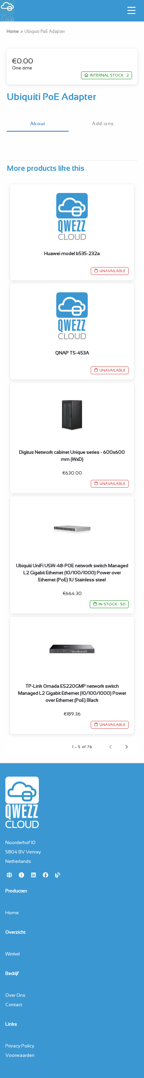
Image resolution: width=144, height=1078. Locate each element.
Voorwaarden (19, 1055)
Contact (13, 1004)
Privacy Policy (19, 1045)
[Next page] (127, 747)
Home (13, 31)
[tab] (38, 123)
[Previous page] (110, 747)
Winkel (12, 954)
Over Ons (15, 995)
